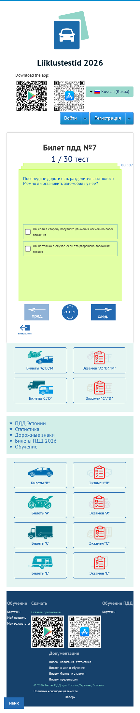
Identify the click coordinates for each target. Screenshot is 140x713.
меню (14, 703)
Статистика (27, 429)
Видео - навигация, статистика (70, 661)
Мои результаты (18, 623)
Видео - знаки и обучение (67, 667)
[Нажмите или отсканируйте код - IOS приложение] (69, 95)
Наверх (70, 696)
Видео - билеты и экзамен (67, 673)
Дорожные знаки (35, 435)
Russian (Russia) (114, 91)
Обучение (26, 446)
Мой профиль (16, 617)
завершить (25, 333)
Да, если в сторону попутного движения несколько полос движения (73, 232)
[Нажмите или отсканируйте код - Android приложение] (31, 95)
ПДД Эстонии (30, 423)
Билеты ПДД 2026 (36, 441)
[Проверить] (70, 312)
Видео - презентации (63, 679)
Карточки (13, 611)
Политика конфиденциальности (55, 691)
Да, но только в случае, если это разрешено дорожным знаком (71, 248)
